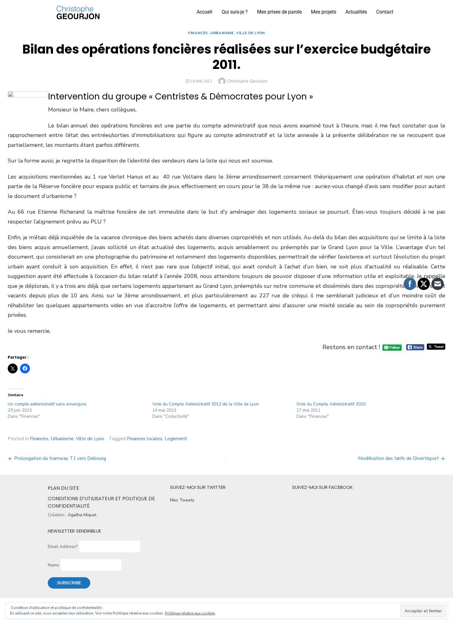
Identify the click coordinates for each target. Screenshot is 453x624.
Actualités (356, 12)
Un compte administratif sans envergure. (47, 404)
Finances (198, 32)
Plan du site (63, 488)
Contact (384, 12)
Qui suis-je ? (235, 12)
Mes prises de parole (279, 12)
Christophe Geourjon (247, 81)
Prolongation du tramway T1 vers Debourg (60, 458)
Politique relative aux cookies (190, 613)
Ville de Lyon (250, 32)
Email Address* (63, 547)
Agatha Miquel (82, 515)
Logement (176, 438)
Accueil (204, 12)
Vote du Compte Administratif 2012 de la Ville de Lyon (205, 404)
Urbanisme (222, 32)
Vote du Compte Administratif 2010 (330, 404)
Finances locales (144, 438)
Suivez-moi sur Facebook (322, 487)
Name (53, 565)
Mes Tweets (182, 500)
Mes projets (323, 12)
